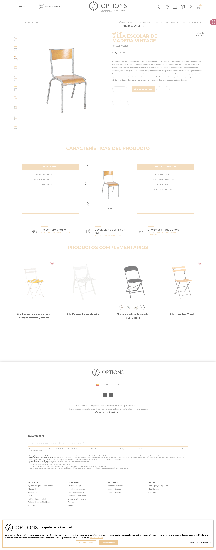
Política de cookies (97, 538)
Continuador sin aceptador (200, 543)
